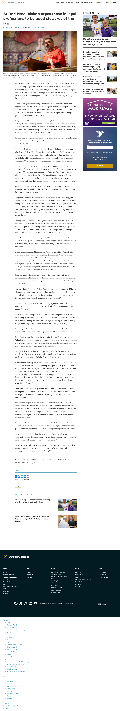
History (9, 654)
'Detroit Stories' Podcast (14, 644)
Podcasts (30, 575)
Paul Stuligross (56, 590)
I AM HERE (11, 652)
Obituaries (6, 589)
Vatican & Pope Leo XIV (82, 2)
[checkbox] (100, 160)
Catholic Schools (9, 582)
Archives (78, 577)
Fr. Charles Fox (11, 666)
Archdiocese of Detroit (83, 579)
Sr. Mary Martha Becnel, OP (59, 582)
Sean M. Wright (56, 587)
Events (62, 2)
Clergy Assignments (10, 586)
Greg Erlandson (12, 669)
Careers (77, 586)
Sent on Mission (12, 649)
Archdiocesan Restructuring (16, 630)
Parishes (78, 584)
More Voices (55, 592)
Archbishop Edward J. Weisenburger (58, 573)
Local (57, 2)
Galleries (30, 577)
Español (91, 2)
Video (29, 572)
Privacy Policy (100, 152)
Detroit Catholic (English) (11, 706)
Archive (5, 708)
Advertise (102, 575)
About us (78, 572)
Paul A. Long (55, 585)
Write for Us (103, 577)
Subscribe (114, 2)
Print (18, 486)
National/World (70, 2)
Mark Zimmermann (11, 28)
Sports (5, 579)
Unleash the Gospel (13, 693)
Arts (4, 584)
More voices (10, 674)
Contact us (79, 575)
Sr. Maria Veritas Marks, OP (59, 577)
